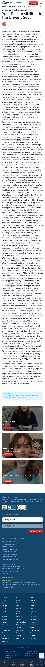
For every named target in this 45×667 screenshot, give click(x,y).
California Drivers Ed (9, 541)
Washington (5, 638)
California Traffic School (10, 554)
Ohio (3, 627)
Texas (32, 633)
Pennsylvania (6, 630)
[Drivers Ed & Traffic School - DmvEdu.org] (11, 3)
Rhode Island (20, 630)
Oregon (32, 627)
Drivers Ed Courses (10, 651)
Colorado (33, 600)
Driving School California (32, 653)
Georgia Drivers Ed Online (11, 544)
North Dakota (34, 625)
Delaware (19, 603)
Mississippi (33, 617)
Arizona (32, 597)
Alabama (4, 597)
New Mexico (5, 625)
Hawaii (18, 606)
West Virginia (20, 638)
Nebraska (33, 619)
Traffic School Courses (31, 651)
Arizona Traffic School (9, 551)
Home (4, 6)
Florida (32, 603)
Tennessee (19, 633)
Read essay (8, 428)
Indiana (18, 608)
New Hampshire (21, 622)
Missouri (4, 619)
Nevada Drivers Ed (8, 546)
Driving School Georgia (11, 656)
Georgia (4, 606)
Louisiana (33, 611)
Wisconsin (33, 638)
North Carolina (20, 625)
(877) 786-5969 (13, 572)
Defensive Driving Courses (12, 653)
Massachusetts (34, 614)
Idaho (32, 606)
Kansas (4, 611)
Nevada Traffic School (9, 557)
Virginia (32, 636)
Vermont (18, 636)
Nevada (4, 622)
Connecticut (5, 603)
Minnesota (19, 617)
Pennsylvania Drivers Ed (10, 549)
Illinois (4, 608)
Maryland (19, 614)
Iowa (31, 608)
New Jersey (33, 622)
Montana (18, 619)
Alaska (18, 597)
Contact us (5, 573)
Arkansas (5, 600)
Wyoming (5, 641)
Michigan (4, 617)
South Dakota (6, 633)
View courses (35, 532)
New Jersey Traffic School (10, 559)
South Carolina (34, 630)
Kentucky (18, 611)
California (19, 600)
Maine (4, 614)
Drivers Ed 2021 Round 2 (17, 6)
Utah (3, 636)
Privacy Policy (9, 658)
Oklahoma (19, 627)
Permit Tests (28, 656)
